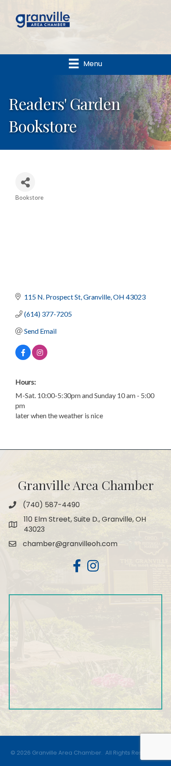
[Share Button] (25, 182)
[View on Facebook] (23, 357)
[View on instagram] (39, 357)
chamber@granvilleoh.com (70, 544)
